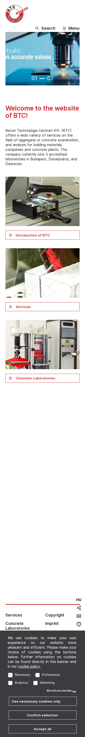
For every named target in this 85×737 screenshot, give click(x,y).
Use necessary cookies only (36, 701)
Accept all (42, 729)
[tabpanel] (42, 59)
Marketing (47, 682)
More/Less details (59, 690)
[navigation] (78, 599)
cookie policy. (29, 666)
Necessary (22, 675)
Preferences (51, 675)
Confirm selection (42, 715)
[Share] (79, 608)
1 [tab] (42, 78)
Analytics (21, 682)
